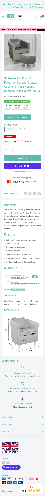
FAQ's (17, 7)
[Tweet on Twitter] (34, 193)
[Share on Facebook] (25, 193)
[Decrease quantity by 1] (15, 149)
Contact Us (7, 4)
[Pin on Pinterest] (30, 193)
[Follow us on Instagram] (8, 462)
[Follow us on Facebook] (3, 462)
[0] (41, 17)
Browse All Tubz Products (18, 117)
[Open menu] (3, 17)
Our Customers (37, 7)
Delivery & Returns (21, 4)
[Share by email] (39, 193)
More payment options (22, 171)
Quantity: (7, 149)
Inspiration (25, 7)
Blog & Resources (36, 4)
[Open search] (36, 17)
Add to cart (22, 158)
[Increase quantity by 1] (27, 149)
